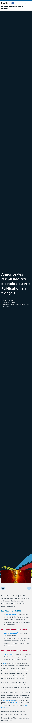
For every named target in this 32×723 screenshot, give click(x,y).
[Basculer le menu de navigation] (29, 3)
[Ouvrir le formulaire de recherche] (25, 3)
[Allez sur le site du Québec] (7, 3)
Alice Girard (14, 703)
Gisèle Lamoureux (9, 700)
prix (4, 663)
